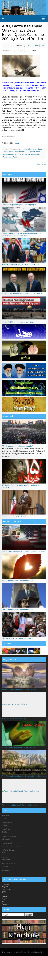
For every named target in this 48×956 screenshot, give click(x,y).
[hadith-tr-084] (37, 651)
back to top (41, 164)
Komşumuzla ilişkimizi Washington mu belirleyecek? (23, 293)
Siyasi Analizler (7, 822)
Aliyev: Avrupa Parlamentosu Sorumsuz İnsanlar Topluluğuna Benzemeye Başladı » (21, 154)
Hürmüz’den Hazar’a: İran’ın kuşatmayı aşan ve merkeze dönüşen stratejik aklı (21, 234)
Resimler (5, 867)
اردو (3, 901)
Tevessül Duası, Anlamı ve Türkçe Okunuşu (19, 689)
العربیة (4, 899)
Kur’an (4, 853)
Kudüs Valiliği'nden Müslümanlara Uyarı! (18, 322)
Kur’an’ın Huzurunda (9, 850)
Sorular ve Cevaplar (12, 522)
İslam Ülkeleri (6, 829)
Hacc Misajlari (7, 843)
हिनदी (4, 892)
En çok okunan (9, 660)
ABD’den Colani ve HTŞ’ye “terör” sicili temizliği (21, 264)
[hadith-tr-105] (24, 651)
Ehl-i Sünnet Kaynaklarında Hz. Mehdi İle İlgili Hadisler (24, 776)
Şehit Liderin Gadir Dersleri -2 (14, 516)
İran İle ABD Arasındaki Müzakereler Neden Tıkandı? (23, 552)
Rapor (16, 143)
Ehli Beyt (5, 832)
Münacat (5, 857)
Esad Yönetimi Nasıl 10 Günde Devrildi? (18, 580)
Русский (5, 904)
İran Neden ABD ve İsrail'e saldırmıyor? (18, 638)
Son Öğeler (8, 174)
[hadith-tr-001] (11, 651)
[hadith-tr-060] (5, 651)
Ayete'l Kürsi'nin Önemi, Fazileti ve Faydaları (20, 805)
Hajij (4, 18)
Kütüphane (6, 871)
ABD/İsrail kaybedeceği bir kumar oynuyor (19, 204)
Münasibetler (9, 416)
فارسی (4, 896)
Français (5, 884)
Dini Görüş (5, 825)
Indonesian (6, 889)
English (5, 887)
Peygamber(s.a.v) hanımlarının (12, 846)
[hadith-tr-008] (31, 651)
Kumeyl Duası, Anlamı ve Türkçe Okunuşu (19, 747)
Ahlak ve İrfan (6, 860)
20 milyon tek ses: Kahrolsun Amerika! (17, 446)
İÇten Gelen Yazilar (8, 864)
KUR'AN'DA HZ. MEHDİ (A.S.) (14, 718)
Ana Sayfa (5, 815)
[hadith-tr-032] (18, 651)
